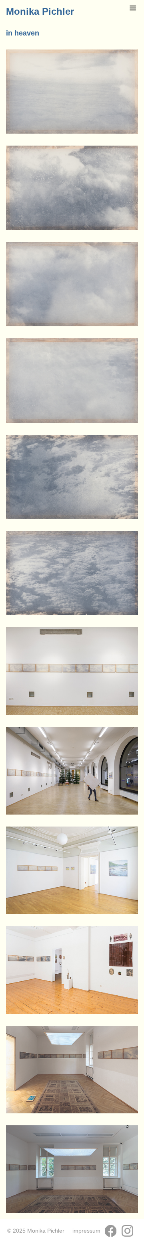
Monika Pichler (40, 11)
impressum (86, 1231)
